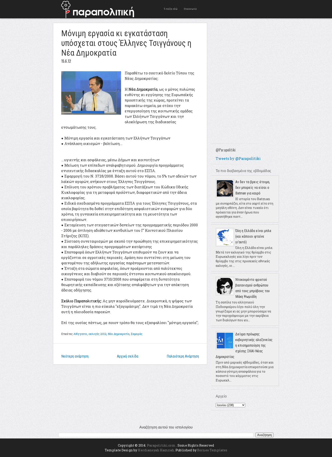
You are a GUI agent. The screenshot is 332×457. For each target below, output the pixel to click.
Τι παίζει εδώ (171, 8)
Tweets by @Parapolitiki (238, 158)
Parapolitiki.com (161, 445)
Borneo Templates (212, 450)
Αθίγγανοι (80, 334)
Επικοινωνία (190, 8)
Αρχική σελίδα (127, 356)
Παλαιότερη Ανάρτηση (183, 356)
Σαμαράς (137, 334)
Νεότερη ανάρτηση (75, 356)
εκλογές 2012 (97, 334)
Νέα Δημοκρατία (118, 334)
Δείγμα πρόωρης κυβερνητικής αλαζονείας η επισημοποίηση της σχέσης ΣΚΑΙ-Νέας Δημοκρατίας (244, 345)
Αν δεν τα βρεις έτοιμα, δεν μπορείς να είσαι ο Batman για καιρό (252, 187)
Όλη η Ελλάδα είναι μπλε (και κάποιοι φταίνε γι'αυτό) (253, 236)
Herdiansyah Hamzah (156, 450)
